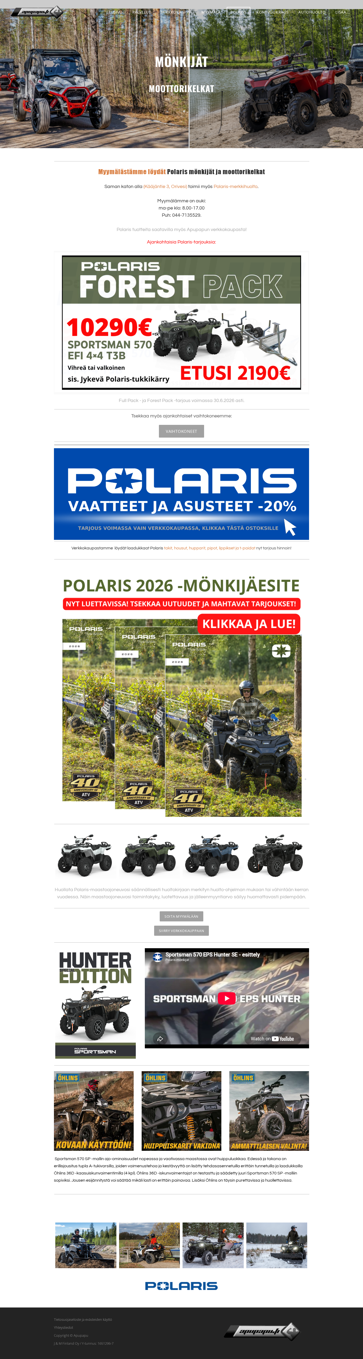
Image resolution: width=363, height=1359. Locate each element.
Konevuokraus (272, 12)
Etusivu (114, 12)
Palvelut (141, 12)
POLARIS (238, 12)
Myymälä (211, 12)
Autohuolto (312, 12)
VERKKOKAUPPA (176, 12)
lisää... (342, 12)
